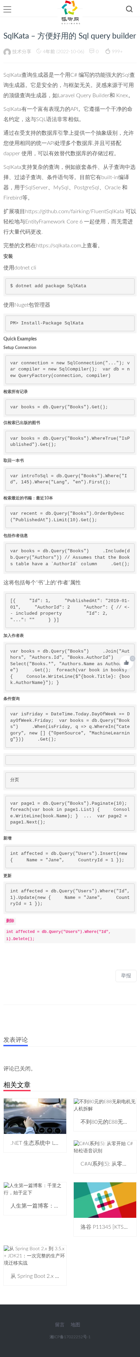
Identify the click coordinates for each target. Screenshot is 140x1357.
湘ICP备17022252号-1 (70, 1337)
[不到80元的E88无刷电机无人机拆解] (105, 1105)
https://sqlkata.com (58, 245)
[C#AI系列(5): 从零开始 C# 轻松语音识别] (105, 1147)
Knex (122, 95)
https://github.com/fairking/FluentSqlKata (74, 211)
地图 (75, 1325)
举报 (126, 975)
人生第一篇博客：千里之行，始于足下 (57, 1206)
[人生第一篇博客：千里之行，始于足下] (35, 1189)
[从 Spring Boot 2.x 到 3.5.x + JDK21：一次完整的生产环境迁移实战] (35, 1256)
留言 (60, 1325)
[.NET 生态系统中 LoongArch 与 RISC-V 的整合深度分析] (35, 1116)
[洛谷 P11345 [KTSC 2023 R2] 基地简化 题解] (105, 1200)
